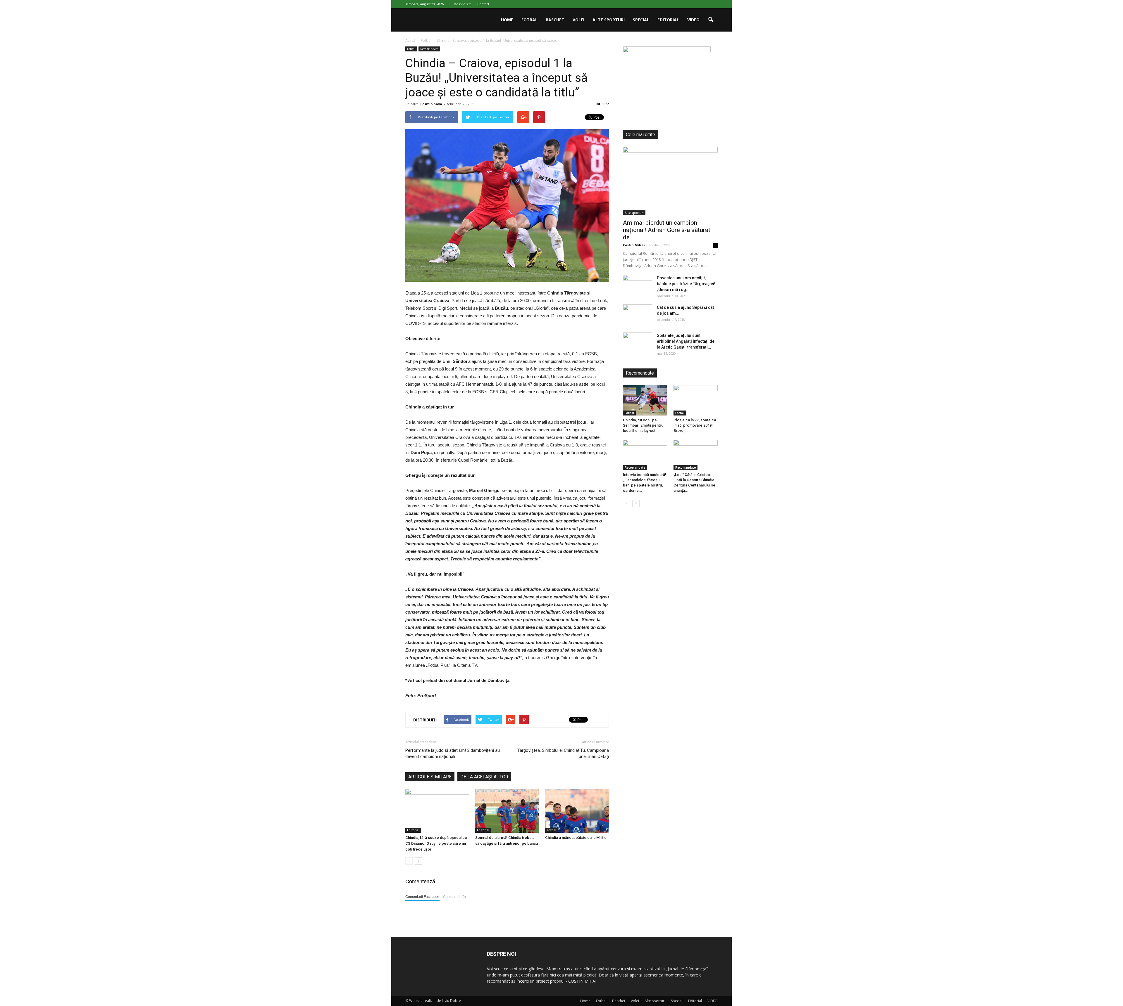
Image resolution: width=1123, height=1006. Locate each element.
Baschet (555, 19)
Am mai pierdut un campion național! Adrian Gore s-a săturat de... (666, 230)
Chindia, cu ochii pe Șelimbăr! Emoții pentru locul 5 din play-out (643, 425)
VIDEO (693, 19)
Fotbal (529, 19)
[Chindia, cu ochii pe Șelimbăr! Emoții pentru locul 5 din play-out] (645, 400)
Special (641, 19)
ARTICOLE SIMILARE (430, 777)
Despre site (463, 4)
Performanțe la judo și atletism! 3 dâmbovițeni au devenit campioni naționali (452, 753)
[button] (711, 20)
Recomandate (429, 49)
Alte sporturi (608, 19)
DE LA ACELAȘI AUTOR (484, 777)
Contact (483, 4)
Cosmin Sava (431, 104)
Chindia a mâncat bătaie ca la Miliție (576, 837)
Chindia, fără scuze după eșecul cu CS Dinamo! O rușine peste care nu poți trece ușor (436, 843)
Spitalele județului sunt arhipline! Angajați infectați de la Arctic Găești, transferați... (685, 341)
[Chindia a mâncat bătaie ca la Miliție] (577, 811)
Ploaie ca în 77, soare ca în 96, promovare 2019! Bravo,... (695, 425)
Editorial (668, 19)
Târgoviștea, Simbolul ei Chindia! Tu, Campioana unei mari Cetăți (563, 753)
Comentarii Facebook (422, 897)
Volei (578, 19)
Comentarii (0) (454, 897)
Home (507, 19)
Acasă (410, 40)
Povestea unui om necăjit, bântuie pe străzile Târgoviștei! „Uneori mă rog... (686, 284)
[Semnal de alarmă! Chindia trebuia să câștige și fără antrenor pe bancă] (507, 811)
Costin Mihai (634, 245)
